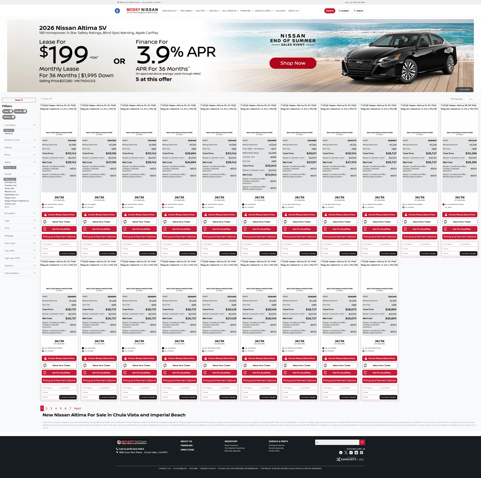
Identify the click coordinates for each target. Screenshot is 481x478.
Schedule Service (277, 445)
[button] (117, 10)
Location (345, 10)
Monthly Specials (233, 450)
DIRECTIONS (187, 449)
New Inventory (231, 445)
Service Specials (276, 448)
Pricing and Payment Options (59, 236)
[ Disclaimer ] (464, 89)
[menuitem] (20, 130)
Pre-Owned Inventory (235, 448)
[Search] (362, 442)
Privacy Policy (208, 468)
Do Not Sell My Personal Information (238, 468)
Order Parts (274, 450)
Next (476, 55)
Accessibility (180, 468)
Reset (18, 100)
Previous (4, 55)
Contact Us (165, 468)
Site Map (193, 468)
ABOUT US (186, 441)
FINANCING (187, 445)
